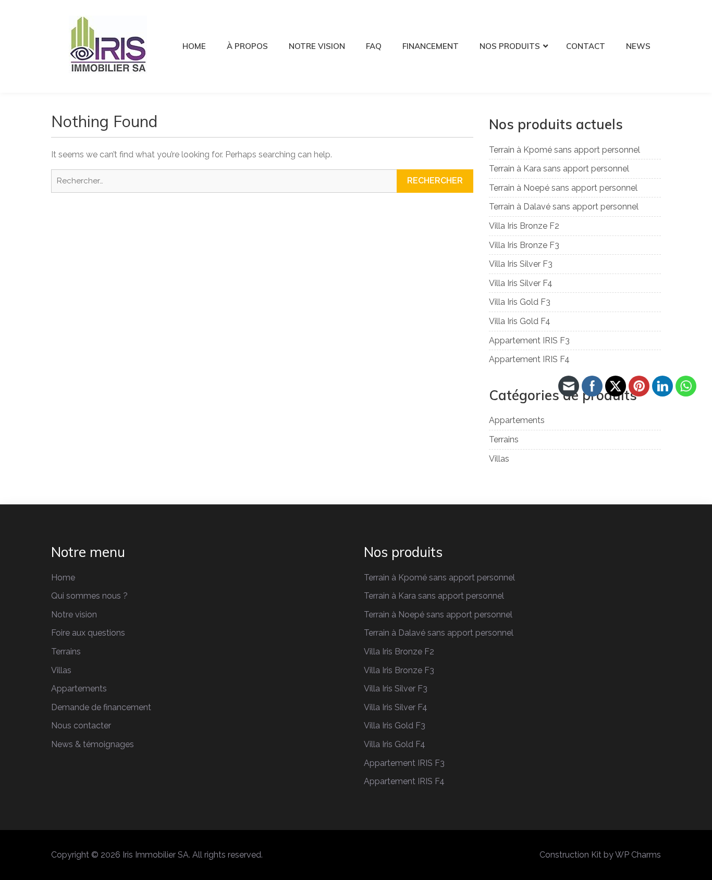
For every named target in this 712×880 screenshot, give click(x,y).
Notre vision (74, 614)
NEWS (638, 46)
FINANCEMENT (430, 46)
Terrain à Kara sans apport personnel (559, 168)
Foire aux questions (88, 633)
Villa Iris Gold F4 (519, 321)
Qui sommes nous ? (89, 596)
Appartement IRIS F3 (529, 340)
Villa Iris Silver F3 (521, 264)
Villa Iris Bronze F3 (524, 245)
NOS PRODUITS (510, 46)
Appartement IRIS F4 (529, 359)
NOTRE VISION (317, 46)
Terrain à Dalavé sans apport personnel (564, 207)
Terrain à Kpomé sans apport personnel (564, 150)
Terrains (504, 439)
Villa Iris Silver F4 (521, 283)
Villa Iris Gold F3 (519, 302)
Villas (499, 459)
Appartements (517, 420)
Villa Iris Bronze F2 (524, 226)
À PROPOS (247, 46)
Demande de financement (101, 707)
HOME (194, 46)
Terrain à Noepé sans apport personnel (563, 188)
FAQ (374, 46)
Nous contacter (81, 725)
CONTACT (585, 46)
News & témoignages (92, 744)
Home (63, 577)
